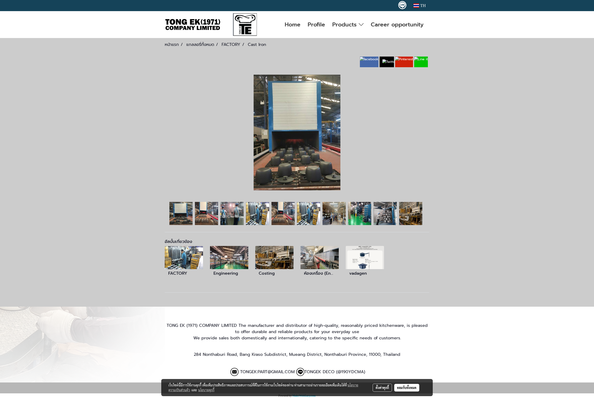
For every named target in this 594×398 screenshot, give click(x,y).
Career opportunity (397, 24)
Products (345, 24)
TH (422, 5)
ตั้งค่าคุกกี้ (382, 387)
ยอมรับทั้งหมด (406, 387)
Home (292, 24)
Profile (316, 24)
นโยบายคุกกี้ (206, 390)
